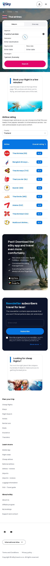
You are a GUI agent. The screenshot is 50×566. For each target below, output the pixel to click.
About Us (5, 500)
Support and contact (10, 514)
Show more (34, 344)
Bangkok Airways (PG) (21, 162)
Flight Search (7, 414)
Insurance (6, 433)
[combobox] (22, 34)
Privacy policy (27, 552)
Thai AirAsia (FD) (20, 153)
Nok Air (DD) (18, 188)
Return (14, 24)
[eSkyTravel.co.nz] (3, 11)
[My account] (39, 4)
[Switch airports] (25, 37)
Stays (4, 409)
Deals (4, 428)
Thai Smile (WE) (20, 196)
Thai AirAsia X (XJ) (20, 214)
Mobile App (6, 450)
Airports (5, 473)
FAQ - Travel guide (9, 487)
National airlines (8, 464)
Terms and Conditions (10, 552)
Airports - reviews (8, 478)
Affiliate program (8, 505)
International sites (12, 542)
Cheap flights (7, 405)
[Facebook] (4, 532)
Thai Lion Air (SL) (20, 179)
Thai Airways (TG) (20, 170)
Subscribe (25, 331)
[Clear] (43, 34)
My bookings (7, 509)
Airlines (9, 12)
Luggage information (10, 483)
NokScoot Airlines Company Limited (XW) (21, 222)
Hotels (4, 419)
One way (35, 24)
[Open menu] (46, 4)
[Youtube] (11, 532)
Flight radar (6, 455)
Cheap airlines (7, 459)
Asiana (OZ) (18, 205)
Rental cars (6, 423)
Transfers (6, 437)
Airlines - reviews (8, 469)
